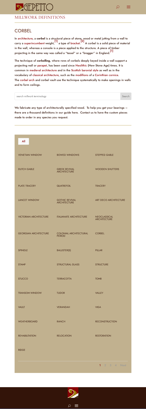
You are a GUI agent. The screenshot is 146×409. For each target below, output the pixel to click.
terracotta (64, 278)
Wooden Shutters (107, 169)
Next (123, 365)
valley (99, 293)
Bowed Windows (68, 155)
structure (101, 264)
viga (98, 307)
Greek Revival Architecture (65, 170)
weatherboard (28, 321)
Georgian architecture (33, 233)
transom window (30, 293)
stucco (23, 278)
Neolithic (81, 65)
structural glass (68, 264)
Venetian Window (30, 155)
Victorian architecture (33, 216)
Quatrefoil (64, 186)
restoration (103, 335)
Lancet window (28, 200)
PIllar (98, 250)
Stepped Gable (104, 155)
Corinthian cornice (106, 75)
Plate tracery (27, 186)
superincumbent (34, 43)
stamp (22, 264)
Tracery (100, 186)
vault (21, 307)
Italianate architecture (72, 216)
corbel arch (27, 80)
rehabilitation (27, 335)
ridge (21, 350)
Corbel (99, 233)
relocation (64, 335)
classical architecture (46, 75)
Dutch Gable (26, 169)
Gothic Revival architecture (66, 201)
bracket (75, 43)
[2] (82, 41)
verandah (63, 307)
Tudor (61, 293)
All (23, 141)
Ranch (61, 321)
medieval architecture (43, 70)
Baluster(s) (64, 250)
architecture (25, 38)
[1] (56, 41)
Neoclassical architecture (104, 218)
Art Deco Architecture (110, 200)
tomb (98, 278)
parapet (42, 65)
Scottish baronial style (84, 70)
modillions (81, 75)
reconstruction (106, 321)
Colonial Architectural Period (72, 235)
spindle (23, 250)
